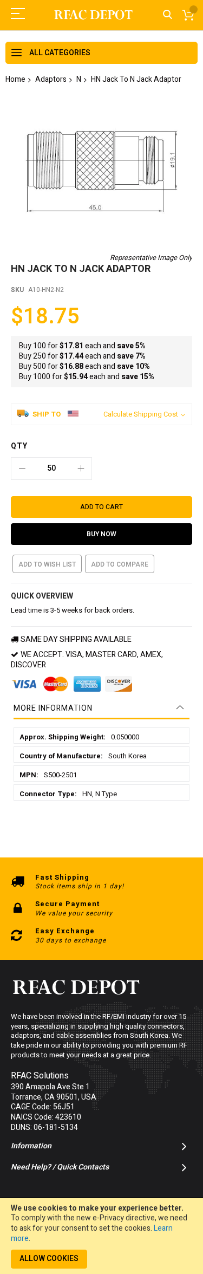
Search (167, 14)
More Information (53, 708)
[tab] (101, 708)
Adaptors (51, 79)
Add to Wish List (47, 564)
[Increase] (80, 468)
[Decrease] (22, 468)
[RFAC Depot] (93, 15)
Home (15, 79)
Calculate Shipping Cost (140, 414)
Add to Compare (119, 564)
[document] (101, 1236)
